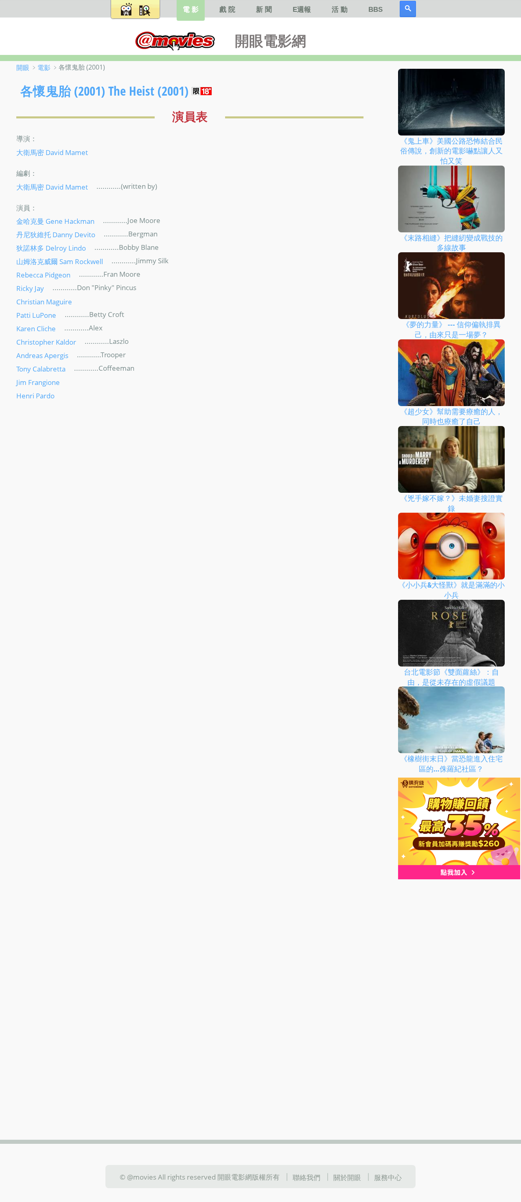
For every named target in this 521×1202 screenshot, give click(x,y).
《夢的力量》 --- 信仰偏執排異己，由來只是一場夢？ (451, 329)
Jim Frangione (38, 382)
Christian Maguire (44, 301)
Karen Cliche (36, 328)
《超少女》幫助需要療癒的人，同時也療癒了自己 (451, 416)
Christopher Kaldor (46, 342)
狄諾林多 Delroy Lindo (51, 248)
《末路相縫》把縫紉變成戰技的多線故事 (451, 242)
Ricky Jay (30, 288)
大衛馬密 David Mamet (52, 152)
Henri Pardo (35, 395)
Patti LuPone (36, 315)
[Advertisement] (451, 1005)
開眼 (22, 67)
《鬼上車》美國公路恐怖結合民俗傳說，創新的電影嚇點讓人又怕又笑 (451, 150)
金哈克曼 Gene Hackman (55, 221)
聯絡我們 (306, 1177)
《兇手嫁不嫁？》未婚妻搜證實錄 (451, 503)
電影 (43, 67)
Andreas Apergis (42, 355)
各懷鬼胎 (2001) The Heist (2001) (104, 90)
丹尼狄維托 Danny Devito (55, 234)
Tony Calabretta (41, 369)
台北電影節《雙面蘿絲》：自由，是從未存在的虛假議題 (451, 677)
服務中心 (388, 1177)
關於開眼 (347, 1177)
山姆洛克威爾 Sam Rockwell (59, 261)
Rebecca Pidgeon (43, 275)
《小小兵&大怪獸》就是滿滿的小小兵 (451, 590)
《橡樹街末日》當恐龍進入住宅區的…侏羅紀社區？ (451, 764)
